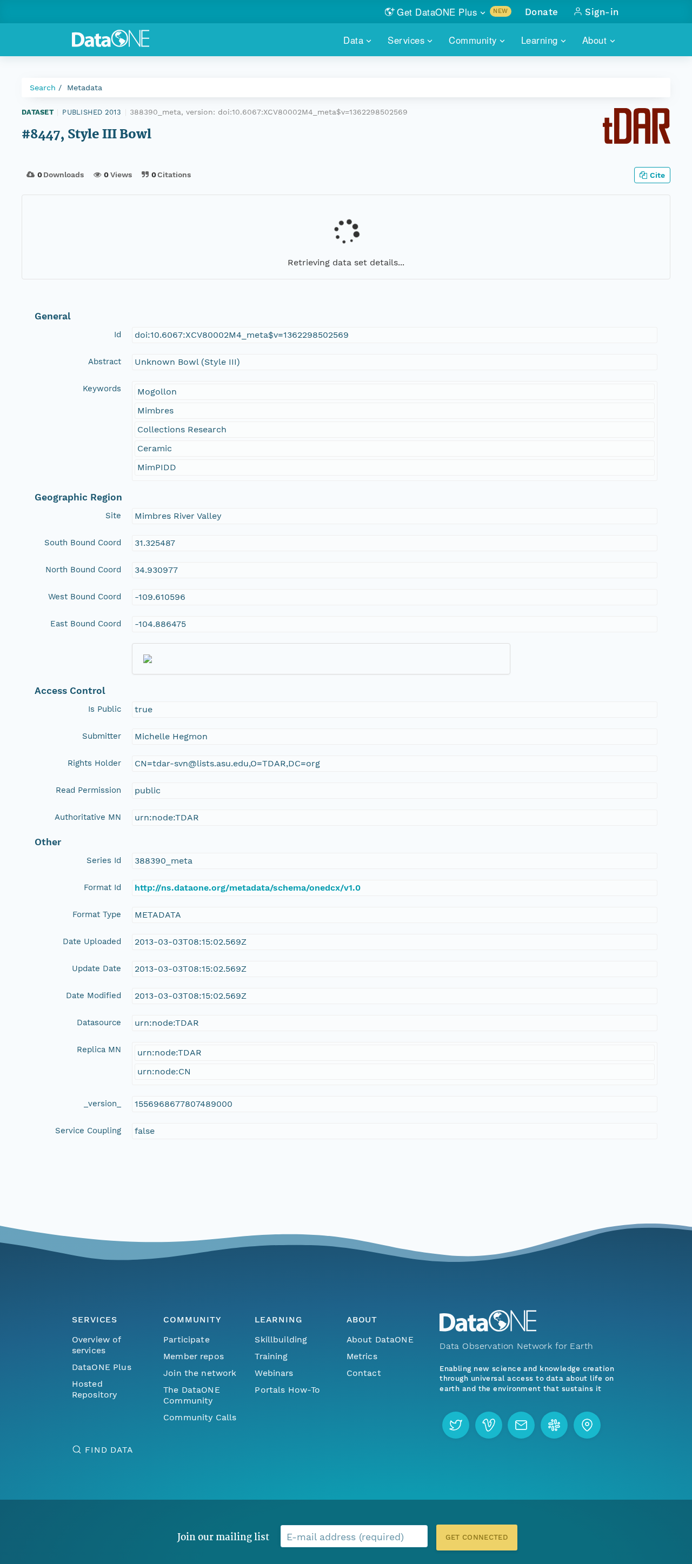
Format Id (102, 887)
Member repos (193, 1356)
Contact (364, 1373)
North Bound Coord (83, 569)
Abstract (104, 361)
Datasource (99, 1022)
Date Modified (93, 995)
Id (117, 334)
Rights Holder (94, 763)
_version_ (102, 1103)
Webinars (274, 1373)
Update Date (96, 968)
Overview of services (96, 1344)
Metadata (84, 87)
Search (43, 87)
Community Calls (199, 1417)
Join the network (200, 1373)
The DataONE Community (191, 1395)
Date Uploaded (92, 941)
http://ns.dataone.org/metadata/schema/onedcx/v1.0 (248, 888)
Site (113, 515)
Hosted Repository (94, 1389)
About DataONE (380, 1339)
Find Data (109, 1450)
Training (271, 1356)
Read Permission (88, 790)
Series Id (103, 860)
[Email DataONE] (521, 1425)
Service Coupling (88, 1130)
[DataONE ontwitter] (455, 1425)
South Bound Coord (82, 542)
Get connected (476, 1537)
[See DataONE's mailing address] (587, 1425)
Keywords (102, 388)
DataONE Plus (101, 1367)
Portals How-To (287, 1390)
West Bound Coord (84, 596)
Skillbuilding (281, 1339)
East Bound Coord (85, 624)
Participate (186, 1339)
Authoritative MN (88, 817)
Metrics (362, 1356)
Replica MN (99, 1049)
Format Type (96, 914)
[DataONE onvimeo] (488, 1425)
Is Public (104, 709)
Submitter (101, 736)
